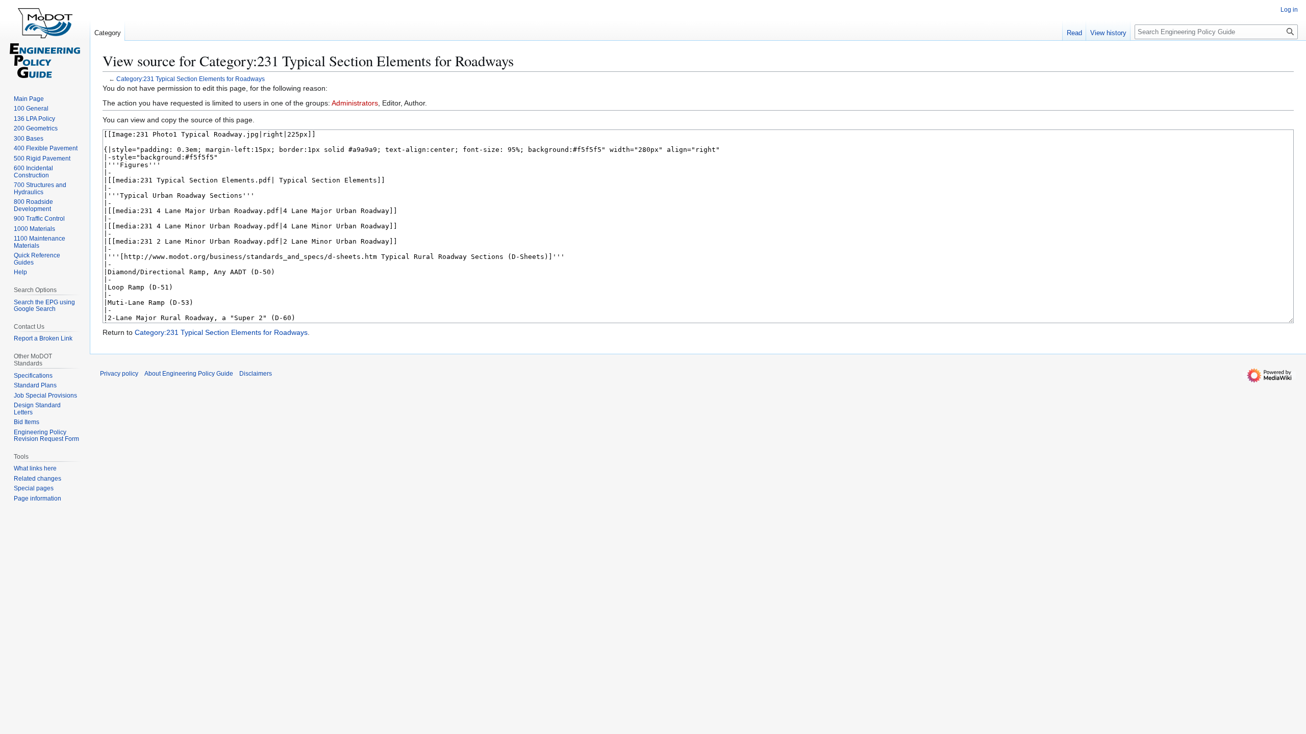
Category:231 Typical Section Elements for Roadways (190, 78)
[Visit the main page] (45, 41)
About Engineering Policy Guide (188, 373)
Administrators (355, 103)
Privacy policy (119, 373)
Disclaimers (255, 373)
